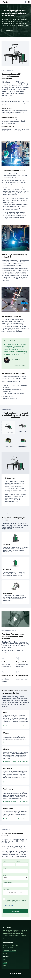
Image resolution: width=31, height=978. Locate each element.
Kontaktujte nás (8, 30)
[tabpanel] (16, 479)
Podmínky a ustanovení (9, 950)
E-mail (5, 868)
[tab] (8, 427)
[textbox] (15, 877)
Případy (5, 960)
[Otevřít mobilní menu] (28, 2)
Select (5, 875)
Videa (4, 965)
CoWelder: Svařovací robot (10, 945)
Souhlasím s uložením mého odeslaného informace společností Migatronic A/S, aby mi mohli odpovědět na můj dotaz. (15, 900)
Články (5, 962)
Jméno (5, 861)
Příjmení (18, 861)
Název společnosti (7, 882)
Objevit (5, 953)
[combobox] (15, 878)
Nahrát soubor (6, 889)
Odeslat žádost (15, 911)
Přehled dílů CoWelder (9, 948)
